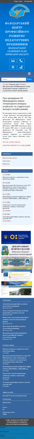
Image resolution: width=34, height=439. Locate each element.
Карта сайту (18, 1)
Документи (6, 161)
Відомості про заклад (10, 158)
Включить (11, 433)
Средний (9, 429)
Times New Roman (9, 438)
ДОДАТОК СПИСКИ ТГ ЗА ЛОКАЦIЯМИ (17, 145)
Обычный (3, 429)
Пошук (29, 79)
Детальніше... (7, 210)
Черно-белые (19, 433)
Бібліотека (6, 164)
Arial (1, 438)
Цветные (26, 433)
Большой (15, 429)
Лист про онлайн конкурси (11, 142)
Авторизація (28, 1)
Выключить (3, 433)
